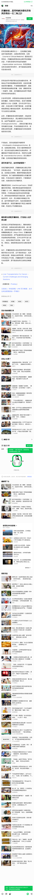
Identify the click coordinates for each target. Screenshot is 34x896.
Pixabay (14, 284)
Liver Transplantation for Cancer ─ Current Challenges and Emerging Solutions (16, 276)
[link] (6, 894)
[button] (2, 894)
